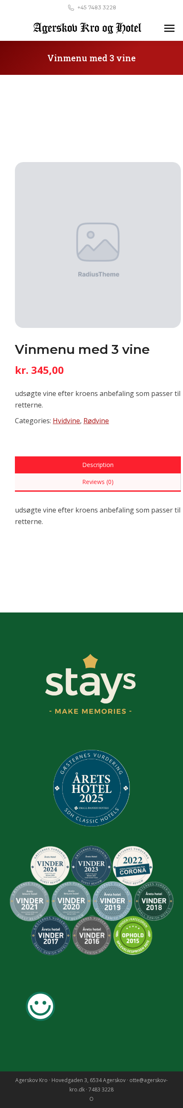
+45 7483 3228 (96, 7)
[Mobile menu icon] (169, 28)
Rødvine (96, 420)
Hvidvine (66, 420)
